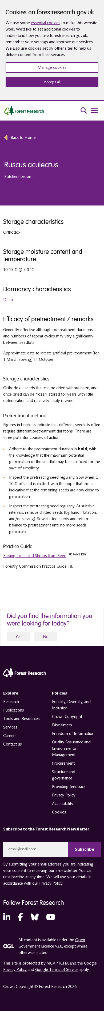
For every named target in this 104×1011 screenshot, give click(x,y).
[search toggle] (84, 110)
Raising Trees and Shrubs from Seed (34, 555)
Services (10, 727)
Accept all (52, 82)
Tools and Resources (21, 718)
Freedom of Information (73, 733)
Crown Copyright (67, 716)
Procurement (63, 763)
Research (11, 701)
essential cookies (45, 22)
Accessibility (62, 803)
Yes (18, 636)
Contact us (12, 744)
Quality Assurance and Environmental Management (71, 748)
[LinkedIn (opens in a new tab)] (6, 917)
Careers (10, 735)
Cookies (59, 812)
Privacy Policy (63, 795)
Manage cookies (52, 67)
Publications (13, 710)
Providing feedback (69, 786)
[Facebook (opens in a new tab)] (20, 917)
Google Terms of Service (56, 969)
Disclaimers (62, 725)
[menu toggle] (94, 110)
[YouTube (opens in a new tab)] (50, 917)
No (46, 636)
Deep (8, 299)
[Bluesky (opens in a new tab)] (35, 917)
